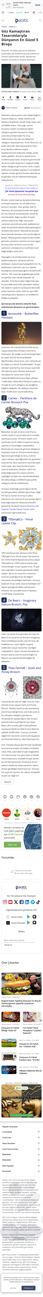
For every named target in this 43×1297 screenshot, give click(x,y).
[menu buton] (39, 1132)
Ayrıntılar (13, 1288)
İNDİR (37, 5)
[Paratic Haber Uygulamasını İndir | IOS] (34, 916)
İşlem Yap (12, 844)
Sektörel (12, 27)
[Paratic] (21, 21)
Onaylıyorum (28, 1288)
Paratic (4, 27)
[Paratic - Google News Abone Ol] (32, 108)
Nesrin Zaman (12, 108)
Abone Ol (8, 945)
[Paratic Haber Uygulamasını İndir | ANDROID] (28, 916)
